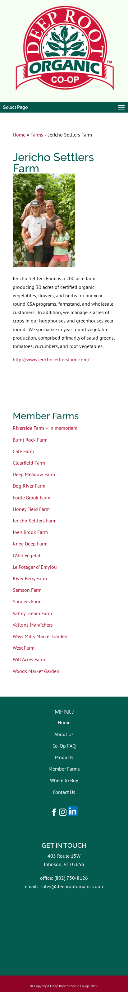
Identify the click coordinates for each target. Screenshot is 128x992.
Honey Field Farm (31, 509)
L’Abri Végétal (26, 555)
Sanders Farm (27, 601)
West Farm (23, 648)
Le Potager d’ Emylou (35, 567)
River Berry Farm (30, 578)
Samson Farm (27, 590)
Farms (36, 135)
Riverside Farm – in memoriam (45, 428)
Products (64, 757)
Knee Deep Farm (30, 543)
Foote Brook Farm (31, 497)
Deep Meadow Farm (34, 474)
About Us (64, 734)
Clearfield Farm (29, 463)
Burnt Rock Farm (30, 440)
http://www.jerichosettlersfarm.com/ (51, 359)
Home (19, 135)
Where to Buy (64, 780)
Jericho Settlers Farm (35, 520)
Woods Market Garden (36, 671)
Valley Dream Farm (32, 613)
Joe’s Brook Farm (30, 532)
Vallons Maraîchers (33, 625)
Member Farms (64, 769)
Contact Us (64, 792)
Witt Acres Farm (29, 659)
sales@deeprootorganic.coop (71, 886)
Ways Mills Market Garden (40, 636)
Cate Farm (23, 451)
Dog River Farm (29, 486)
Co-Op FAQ (64, 746)
